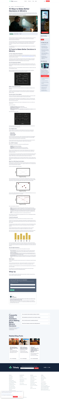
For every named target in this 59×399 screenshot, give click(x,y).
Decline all (20, 396)
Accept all (15, 396)
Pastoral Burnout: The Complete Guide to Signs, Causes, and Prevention (44, 47)
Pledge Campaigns (11, 380)
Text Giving (10, 379)
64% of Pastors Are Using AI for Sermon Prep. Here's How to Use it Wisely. (45, 50)
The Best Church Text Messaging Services (44, 88)
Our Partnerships (32, 380)
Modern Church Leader (33, 388)
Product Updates (22, 383)
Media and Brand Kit (43, 378)
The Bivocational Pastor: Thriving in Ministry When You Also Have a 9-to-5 (45, 54)
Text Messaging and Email (12, 384)
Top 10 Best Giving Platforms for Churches (45, 79)
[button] (26, 1)
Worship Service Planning (12, 387)
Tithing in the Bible (43, 384)
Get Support (21, 376)
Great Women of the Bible (44, 385)
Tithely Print (10, 389)
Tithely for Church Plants (33, 379)
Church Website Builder (12, 386)
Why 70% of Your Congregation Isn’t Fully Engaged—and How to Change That (44, 57)
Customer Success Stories (33, 376)
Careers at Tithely (43, 377)
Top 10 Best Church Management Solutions (44, 90)
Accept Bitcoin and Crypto (12, 390)
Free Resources (32, 381)
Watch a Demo (21, 377)
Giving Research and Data (33, 382)
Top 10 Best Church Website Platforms (44, 83)
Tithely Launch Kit (32, 383)
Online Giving (10, 377)
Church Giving (11, 376)
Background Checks (11, 383)
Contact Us (42, 380)
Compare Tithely (32, 378)
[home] (13, 1)
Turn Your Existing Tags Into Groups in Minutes (44, 44)
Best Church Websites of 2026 (45, 388)
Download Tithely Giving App (23, 384)
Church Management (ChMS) (12, 382)
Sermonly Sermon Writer (12, 388)
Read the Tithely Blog (43, 383)
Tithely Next (42, 379)
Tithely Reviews (32, 377)
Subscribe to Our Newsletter (33, 385)
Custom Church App (11, 385)
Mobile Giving (10, 378)
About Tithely (42, 376)
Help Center (17, 327)
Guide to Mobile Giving (33, 384)
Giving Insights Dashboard (12, 381)
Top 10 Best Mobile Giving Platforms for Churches (44, 85)
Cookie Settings (25, 397)
